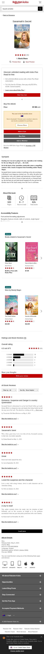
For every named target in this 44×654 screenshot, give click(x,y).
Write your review (22, 376)
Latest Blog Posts (9, 588)
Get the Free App (8, 601)
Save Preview (30, 62)
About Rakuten (33, 631)
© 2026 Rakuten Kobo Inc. (10, 621)
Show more (38, 410)
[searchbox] (22, 9)
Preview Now (16, 62)
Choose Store (22, 125)
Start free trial (22, 95)
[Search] (40, 9)
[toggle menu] (3, 2)
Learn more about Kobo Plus (14, 90)
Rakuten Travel (10, 631)
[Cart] (39, 2)
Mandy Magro (23, 58)
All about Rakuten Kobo (11, 576)
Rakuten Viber (17, 629)
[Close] (41, 637)
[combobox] (9, 390)
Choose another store (17, 651)
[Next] (41, 258)
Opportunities (7, 582)
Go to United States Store (22, 647)
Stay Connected (8, 595)
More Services (21, 631)
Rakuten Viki (7, 629)
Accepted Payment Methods (13, 608)
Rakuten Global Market (31, 629)
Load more (22, 531)
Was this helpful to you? (9, 418)
